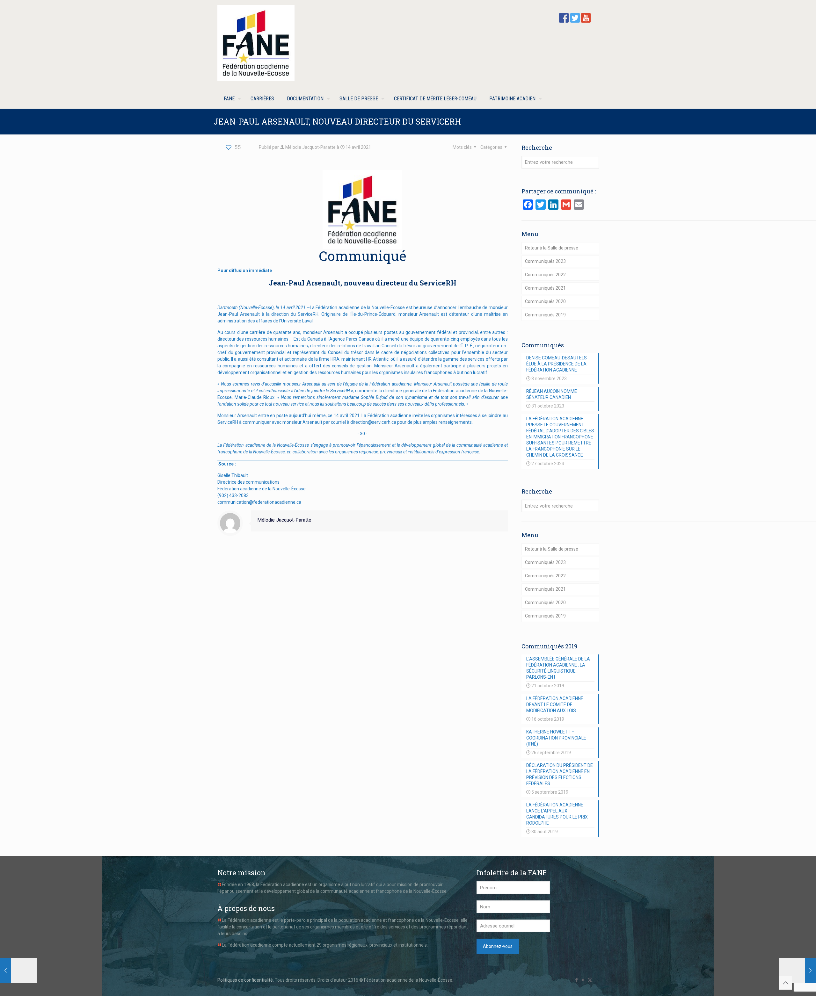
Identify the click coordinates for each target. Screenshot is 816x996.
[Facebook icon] (576, 980)
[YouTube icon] (583, 980)
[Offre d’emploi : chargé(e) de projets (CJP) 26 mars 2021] (18, 970)
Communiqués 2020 (545, 301)
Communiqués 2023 (545, 261)
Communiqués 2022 (545, 274)
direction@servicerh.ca (373, 422)
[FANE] (256, 43)
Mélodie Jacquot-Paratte (310, 147)
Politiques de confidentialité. (245, 980)
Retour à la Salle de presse (551, 247)
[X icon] (589, 980)
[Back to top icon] (785, 983)
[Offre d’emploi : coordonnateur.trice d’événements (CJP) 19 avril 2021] (797, 970)
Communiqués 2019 (545, 314)
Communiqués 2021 (545, 288)
